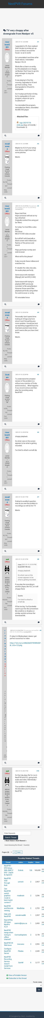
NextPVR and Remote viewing (8, 908)
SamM (20, 963)
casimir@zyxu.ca (20, 923)
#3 (38, 206)
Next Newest (20, 841)
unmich (20, 882)
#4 (38, 312)
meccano (20, 944)
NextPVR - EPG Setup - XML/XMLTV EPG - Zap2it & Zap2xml (8, 870)
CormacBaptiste (21, 935)
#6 (38, 432)
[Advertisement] (22, 16)
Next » (19, 852)
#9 (40, 630)
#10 (38, 771)
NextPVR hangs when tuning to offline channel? (8, 934)
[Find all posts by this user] (5, 135)
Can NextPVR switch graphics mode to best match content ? (8, 895)
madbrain (20, 896)
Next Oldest (10, 841)
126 (30, 870)
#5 (38, 374)
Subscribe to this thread (18, 978)
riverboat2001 (7, 44)
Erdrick (20, 870)
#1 (38, 42)
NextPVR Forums (20, 4)
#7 (38, 497)
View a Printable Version (18, 975)
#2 (38, 143)
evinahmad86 (21, 915)
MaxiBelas (21, 908)
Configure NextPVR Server (7, 951)
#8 (38, 559)
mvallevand (7, 146)
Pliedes (20, 951)
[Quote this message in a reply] (38, 135)
